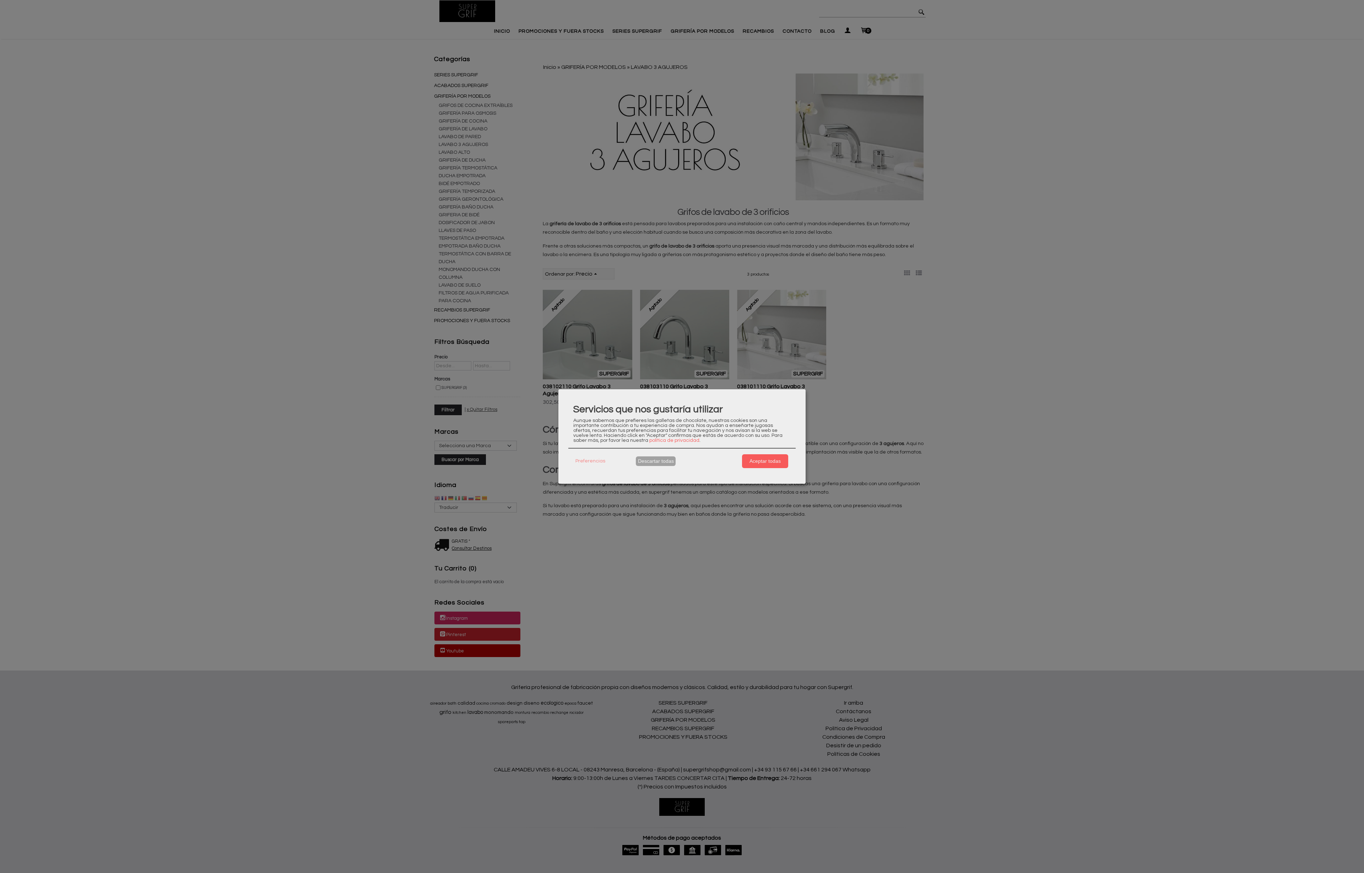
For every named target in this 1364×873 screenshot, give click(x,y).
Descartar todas (656, 461)
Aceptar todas (765, 461)
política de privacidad (674, 440)
